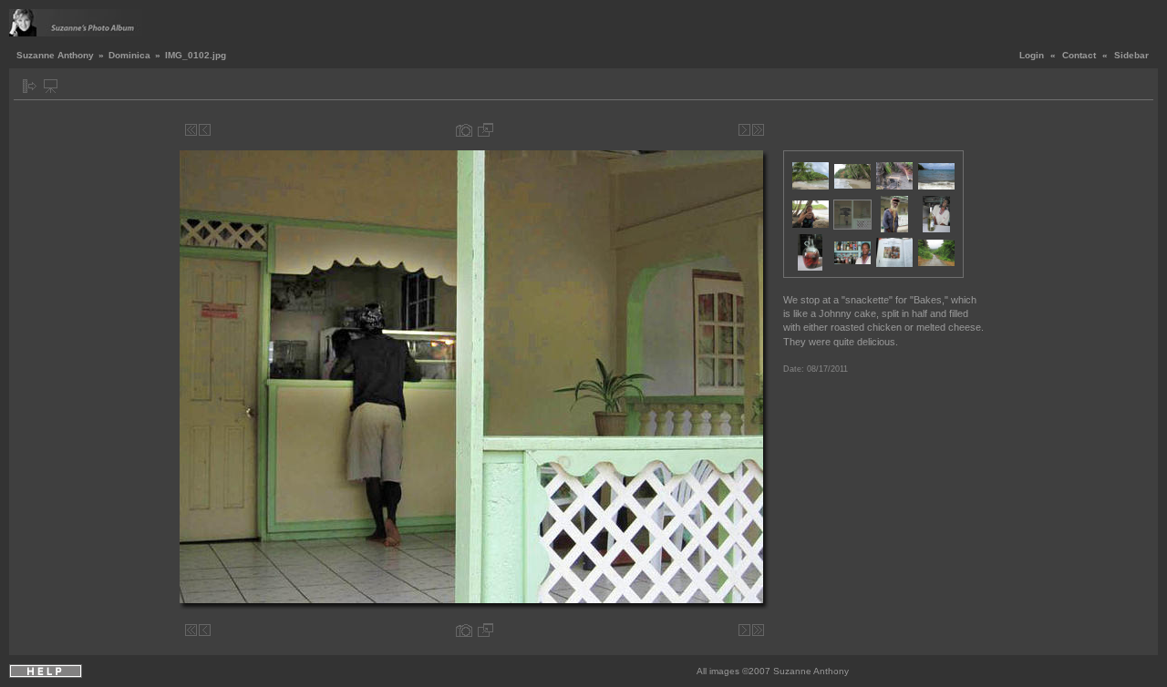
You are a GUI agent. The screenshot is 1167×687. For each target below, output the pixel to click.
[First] (191, 130)
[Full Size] (485, 130)
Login (1031, 55)
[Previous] (205, 130)
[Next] (744, 130)
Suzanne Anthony (55, 55)
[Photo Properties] (464, 130)
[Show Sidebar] (29, 86)
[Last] (758, 130)
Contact (1079, 55)
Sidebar (1131, 55)
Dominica (129, 55)
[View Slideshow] (50, 86)
